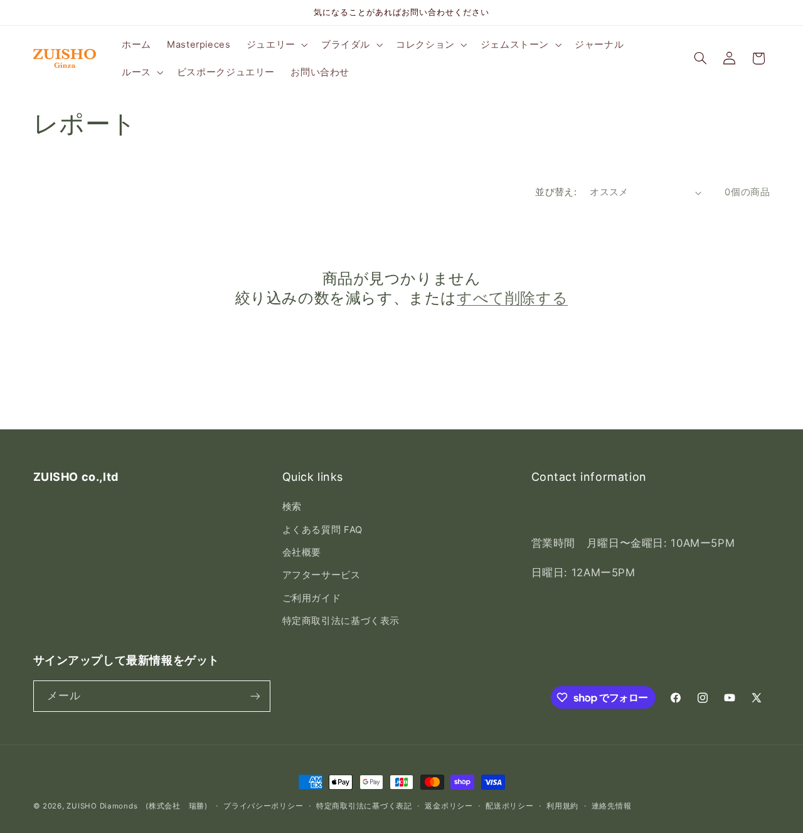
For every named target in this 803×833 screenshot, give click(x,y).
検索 (292, 506)
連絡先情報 (612, 806)
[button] (275, 44)
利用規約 (562, 806)
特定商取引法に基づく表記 (364, 806)
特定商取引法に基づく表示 (341, 620)
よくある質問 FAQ (322, 529)
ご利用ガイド (311, 598)
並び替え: (556, 192)
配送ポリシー (509, 806)
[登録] (254, 695)
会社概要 (302, 552)
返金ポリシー (448, 806)
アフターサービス (321, 575)
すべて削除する (512, 298)
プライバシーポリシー (263, 806)
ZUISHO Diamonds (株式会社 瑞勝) (136, 806)
